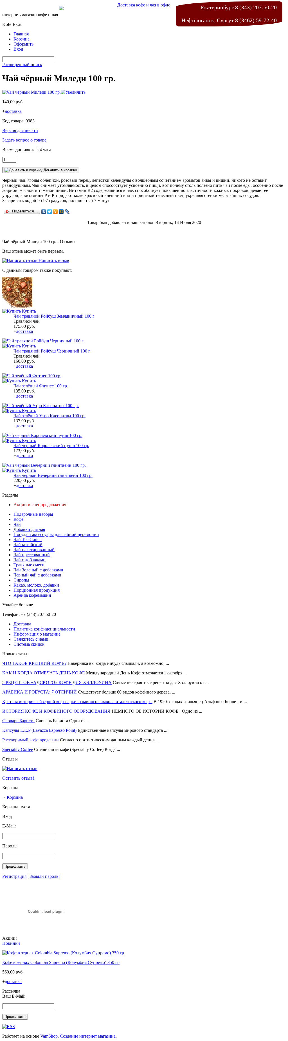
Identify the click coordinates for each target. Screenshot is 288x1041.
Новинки (11, 943)
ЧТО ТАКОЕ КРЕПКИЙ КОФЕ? (34, 663)
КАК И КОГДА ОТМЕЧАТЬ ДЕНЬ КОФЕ (43, 672)
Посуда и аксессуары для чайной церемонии (56, 534)
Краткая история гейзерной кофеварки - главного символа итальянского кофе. (77, 701)
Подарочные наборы (33, 514)
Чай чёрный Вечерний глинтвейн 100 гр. (53, 475)
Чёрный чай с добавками (37, 575)
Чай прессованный (32, 554)
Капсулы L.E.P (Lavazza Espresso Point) (39, 730)
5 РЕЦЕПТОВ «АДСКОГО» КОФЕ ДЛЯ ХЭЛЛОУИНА (57, 682)
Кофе (18, 519)
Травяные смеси (29, 564)
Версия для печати (20, 130)
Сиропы (21, 580)
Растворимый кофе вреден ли (30, 739)
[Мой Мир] (61, 211)
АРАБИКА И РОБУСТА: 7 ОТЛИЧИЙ (39, 692)
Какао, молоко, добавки (36, 585)
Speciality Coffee (17, 749)
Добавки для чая (29, 529)
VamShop (49, 1036)
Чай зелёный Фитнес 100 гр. (41, 385)
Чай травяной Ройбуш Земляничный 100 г (54, 316)
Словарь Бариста (18, 720)
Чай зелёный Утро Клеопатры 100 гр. (50, 415)
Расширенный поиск (22, 64)
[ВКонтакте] (44, 211)
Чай (17, 524)
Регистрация (14, 876)
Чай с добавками (30, 559)
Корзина (15, 797)
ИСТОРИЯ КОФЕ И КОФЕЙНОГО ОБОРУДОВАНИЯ (56, 711)
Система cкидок (29, 644)
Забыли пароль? (45, 876)
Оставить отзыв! (18, 778)
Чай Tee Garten (28, 539)
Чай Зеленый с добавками (38, 569)
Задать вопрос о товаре (24, 140)
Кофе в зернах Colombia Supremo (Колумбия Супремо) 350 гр (61, 962)
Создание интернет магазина (88, 1036)
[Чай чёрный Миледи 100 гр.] (44, 92)
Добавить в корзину (59, 170)
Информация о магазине (37, 634)
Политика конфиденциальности (44, 629)
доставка (13, 111)
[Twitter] (50, 211)
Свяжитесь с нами (31, 639)
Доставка (22, 624)
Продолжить (15, 866)
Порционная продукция (37, 590)
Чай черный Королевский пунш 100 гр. (51, 445)
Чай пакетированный (34, 549)
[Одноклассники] (55, 211)
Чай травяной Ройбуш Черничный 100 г (52, 351)
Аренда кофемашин (32, 595)
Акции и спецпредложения (40, 504)
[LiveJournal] (67, 211)
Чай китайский (28, 544)
